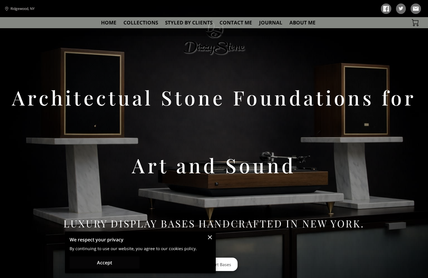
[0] (415, 22)
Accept (104, 262)
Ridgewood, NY (22, 8)
